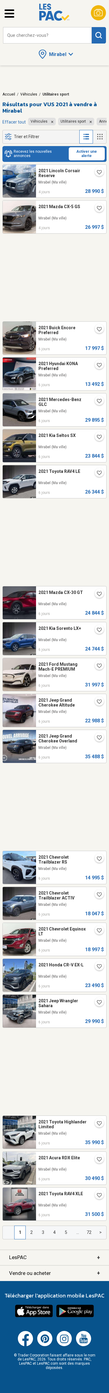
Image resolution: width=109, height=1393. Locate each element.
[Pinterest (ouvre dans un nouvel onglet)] (44, 1345)
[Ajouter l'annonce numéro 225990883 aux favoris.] (97, 173)
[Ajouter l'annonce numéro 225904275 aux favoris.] (97, 1003)
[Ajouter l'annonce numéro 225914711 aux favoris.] (97, 738)
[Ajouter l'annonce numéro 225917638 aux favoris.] (97, 931)
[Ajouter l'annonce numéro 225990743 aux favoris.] (97, 209)
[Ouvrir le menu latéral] (9, 13)
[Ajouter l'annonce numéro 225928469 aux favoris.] (97, 630)
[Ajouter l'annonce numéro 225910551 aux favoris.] (97, 1196)
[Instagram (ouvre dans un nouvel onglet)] (64, 1345)
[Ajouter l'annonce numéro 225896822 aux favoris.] (97, 1160)
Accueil (8, 94)
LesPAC (54, 1257)
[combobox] (47, 35)
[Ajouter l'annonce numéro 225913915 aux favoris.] (97, 967)
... (77, 1232)
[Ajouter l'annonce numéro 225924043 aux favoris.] (97, 859)
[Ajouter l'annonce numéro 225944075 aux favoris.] (97, 330)
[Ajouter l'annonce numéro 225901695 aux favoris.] (97, 1124)
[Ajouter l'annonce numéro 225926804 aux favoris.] (97, 895)
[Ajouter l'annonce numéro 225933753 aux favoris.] (97, 401)
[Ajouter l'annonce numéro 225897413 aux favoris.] (97, 702)
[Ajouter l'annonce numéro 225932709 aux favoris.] (97, 594)
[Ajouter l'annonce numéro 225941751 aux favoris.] (97, 473)
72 (89, 1232)
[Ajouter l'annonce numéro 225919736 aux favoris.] (97, 366)
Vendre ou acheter (54, 1273)
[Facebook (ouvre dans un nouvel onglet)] (25, 1345)
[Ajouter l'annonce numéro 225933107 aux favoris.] (97, 666)
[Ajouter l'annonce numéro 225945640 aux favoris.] (97, 437)
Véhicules (28, 94)
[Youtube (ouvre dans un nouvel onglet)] (83, 1345)
